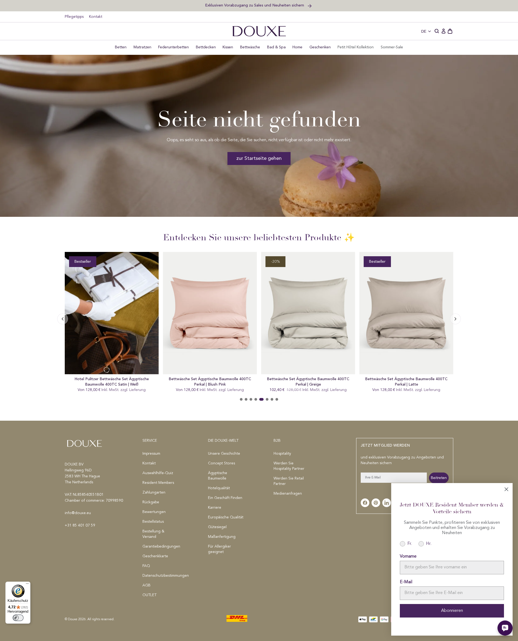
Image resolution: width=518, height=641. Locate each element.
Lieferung (137, 390)
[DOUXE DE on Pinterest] (376, 502)
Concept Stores (221, 463)
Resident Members (158, 483)
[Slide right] (62, 318)
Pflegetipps (74, 17)
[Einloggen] (443, 31)
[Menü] (27, 585)
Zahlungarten (153, 492)
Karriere (214, 508)
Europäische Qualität (225, 517)
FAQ (146, 566)
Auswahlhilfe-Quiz (157, 473)
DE (423, 31)
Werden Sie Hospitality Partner (289, 466)
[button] (437, 31)
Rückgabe (150, 502)
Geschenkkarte (155, 556)
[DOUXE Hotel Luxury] (259, 31)
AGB (146, 585)
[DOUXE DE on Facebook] (365, 502)
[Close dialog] (506, 489)
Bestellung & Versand (153, 534)
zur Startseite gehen (259, 158)
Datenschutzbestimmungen (160, 576)
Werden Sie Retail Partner (289, 481)
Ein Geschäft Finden (225, 498)
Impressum (151, 454)
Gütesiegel (217, 527)
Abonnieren (452, 611)
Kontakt (95, 17)
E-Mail (406, 582)
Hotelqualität (219, 488)
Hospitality (282, 454)
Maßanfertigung (222, 537)
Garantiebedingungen (160, 546)
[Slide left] (455, 318)
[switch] (18, 618)
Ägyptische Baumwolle (217, 475)
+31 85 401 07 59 (80, 525)
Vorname (408, 556)
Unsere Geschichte (224, 454)
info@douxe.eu (78, 513)
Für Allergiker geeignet (219, 549)
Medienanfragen (288, 493)
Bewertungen (154, 512)
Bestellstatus (153, 522)
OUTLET (149, 595)
